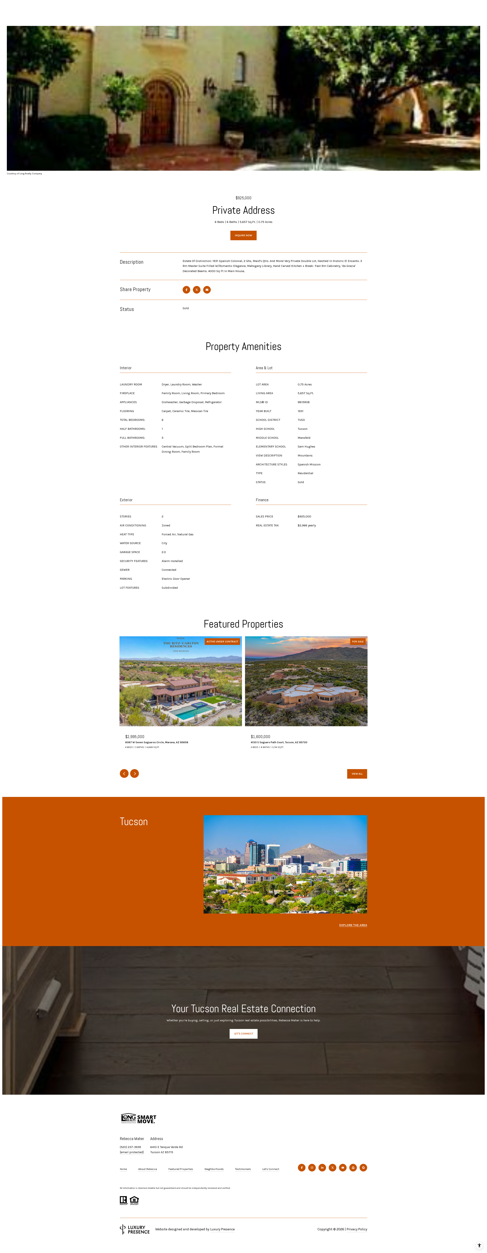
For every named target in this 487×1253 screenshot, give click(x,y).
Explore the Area (353, 925)
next (134, 773)
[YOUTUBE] (343, 1167)
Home (123, 1169)
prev (124, 773)
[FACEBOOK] (302, 1167)
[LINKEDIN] (322, 1167)
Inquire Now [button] (243, 235)
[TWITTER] (332, 1167)
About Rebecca (147, 1169)
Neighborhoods (214, 1169)
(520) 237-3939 (130, 1147)
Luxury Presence (222, 1229)
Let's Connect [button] (243, 1033)
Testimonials (243, 1169)
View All (357, 773)
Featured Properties (180, 1169)
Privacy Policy (357, 1229)
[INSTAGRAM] (312, 1167)
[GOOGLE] (363, 1167)
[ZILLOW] (353, 1167)
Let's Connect (270, 1169)
